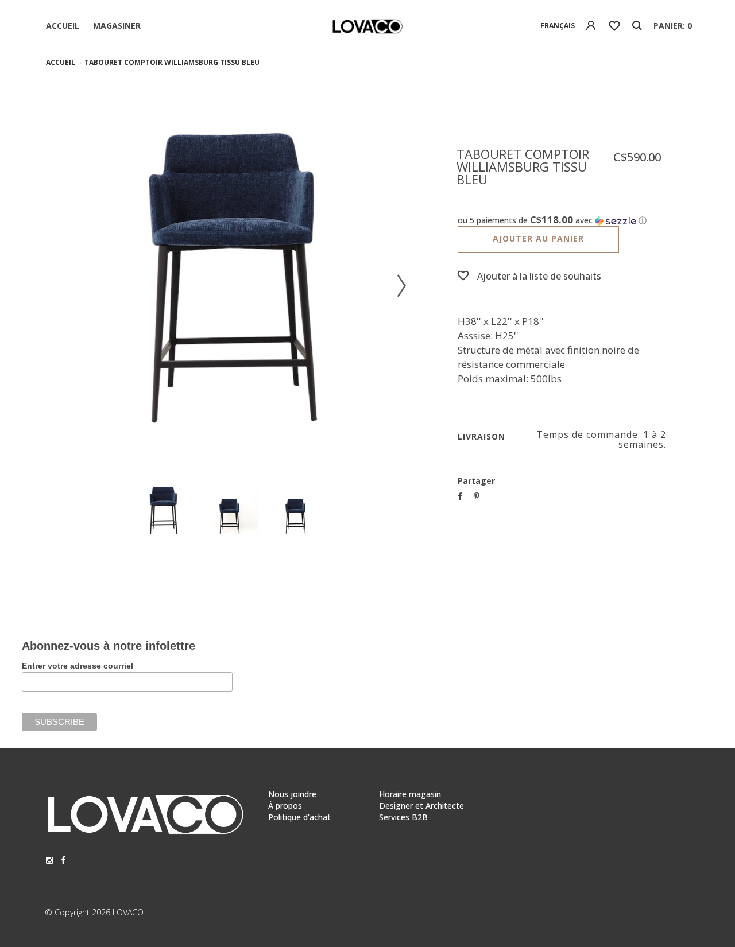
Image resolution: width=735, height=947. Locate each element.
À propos (285, 805)
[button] (562, 220)
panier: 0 (672, 25)
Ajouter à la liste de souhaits (539, 276)
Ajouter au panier (538, 238)
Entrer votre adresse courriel (77, 665)
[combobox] (558, 26)
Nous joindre (292, 794)
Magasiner (117, 25)
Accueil (62, 25)
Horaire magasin (410, 794)
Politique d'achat (299, 817)
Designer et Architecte (421, 805)
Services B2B (403, 817)
